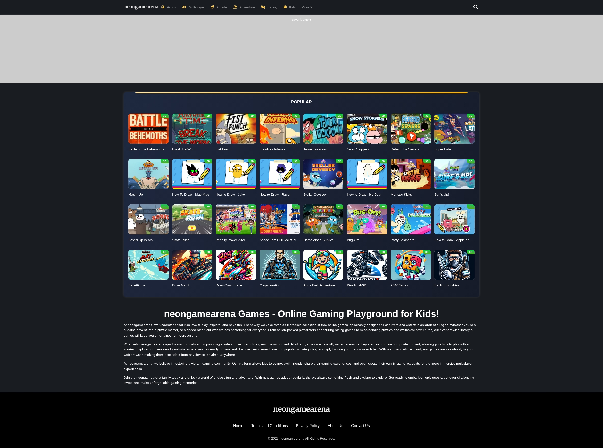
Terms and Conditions (269, 426)
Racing (272, 7)
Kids (292, 7)
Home (238, 426)
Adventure (247, 7)
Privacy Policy (308, 426)
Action (171, 7)
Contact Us (360, 426)
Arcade (221, 7)
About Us (335, 426)
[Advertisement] (301, 51)
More (305, 7)
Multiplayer (197, 7)
